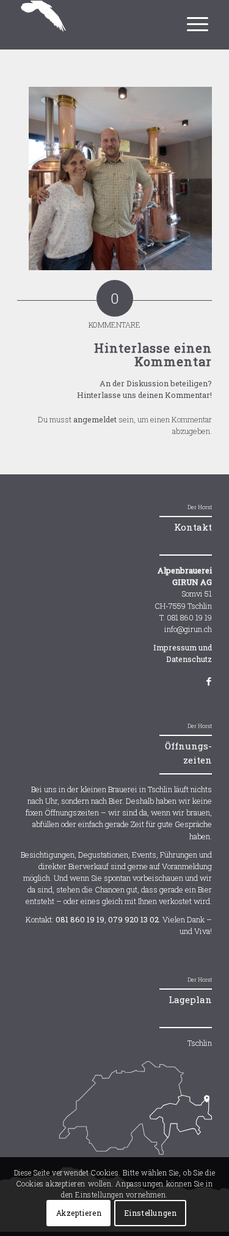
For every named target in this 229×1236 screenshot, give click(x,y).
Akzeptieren (79, 1213)
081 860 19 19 (80, 919)
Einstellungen (150, 1213)
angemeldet (95, 419)
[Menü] (195, 18)
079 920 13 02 (133, 919)
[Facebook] (202, 681)
